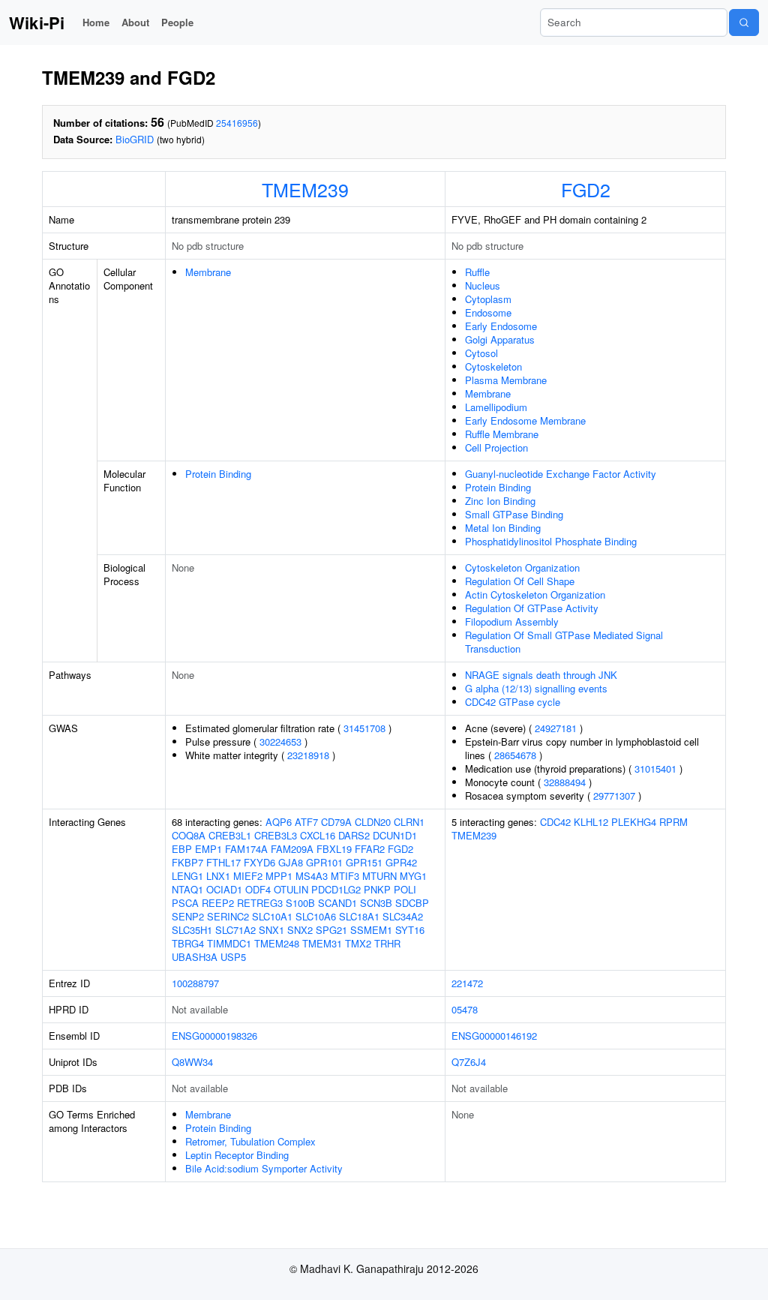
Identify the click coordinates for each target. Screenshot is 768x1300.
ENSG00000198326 (214, 1035)
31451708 (365, 728)
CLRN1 (409, 822)
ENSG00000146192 (494, 1035)
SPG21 (331, 930)
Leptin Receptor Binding (237, 1155)
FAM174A (246, 849)
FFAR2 (370, 849)
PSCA (185, 903)
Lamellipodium (496, 407)
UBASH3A (195, 957)
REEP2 (218, 903)
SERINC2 (228, 916)
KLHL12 (591, 822)
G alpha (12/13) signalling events (536, 688)
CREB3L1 (229, 835)
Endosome (488, 312)
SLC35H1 (192, 930)
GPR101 (324, 862)
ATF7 (306, 822)
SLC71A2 (235, 930)
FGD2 (585, 189)
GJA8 (290, 862)
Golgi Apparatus (500, 339)
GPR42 (401, 862)
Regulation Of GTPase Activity (531, 608)
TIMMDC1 (229, 943)
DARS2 (354, 835)
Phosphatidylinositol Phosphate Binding (551, 541)
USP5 (233, 957)
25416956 (237, 122)
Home (96, 22)
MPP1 (279, 876)
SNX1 (271, 930)
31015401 (655, 768)
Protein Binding (218, 474)
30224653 (281, 741)
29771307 (614, 795)
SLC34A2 (402, 916)
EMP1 (208, 849)
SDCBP (412, 903)
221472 (467, 983)
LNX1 (218, 876)
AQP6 (279, 822)
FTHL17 (223, 862)
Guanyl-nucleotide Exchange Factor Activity (560, 474)
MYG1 (413, 876)
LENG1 (187, 876)
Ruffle (477, 272)
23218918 (308, 755)
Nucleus (482, 285)
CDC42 (555, 822)
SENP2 (188, 916)
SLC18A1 (359, 916)
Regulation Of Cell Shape (519, 581)
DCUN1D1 (395, 835)
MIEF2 (247, 876)
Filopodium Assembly (512, 621)
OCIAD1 (224, 889)
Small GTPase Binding (514, 514)
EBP (182, 849)
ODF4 (258, 889)
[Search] (744, 22)
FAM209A (292, 849)
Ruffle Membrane (501, 434)
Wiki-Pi (36, 22)
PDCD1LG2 (336, 889)
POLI (405, 889)
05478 (465, 1009)
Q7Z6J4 (469, 1062)
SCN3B (376, 903)
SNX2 (300, 930)
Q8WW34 (192, 1062)
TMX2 (358, 943)
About (135, 22)
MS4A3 (312, 876)
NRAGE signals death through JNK (541, 675)
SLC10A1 (272, 916)
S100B (300, 903)
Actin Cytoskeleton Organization (535, 594)
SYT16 (409, 930)
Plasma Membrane (506, 380)
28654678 (515, 755)
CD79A (336, 822)
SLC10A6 (316, 916)
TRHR (387, 943)
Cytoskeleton (493, 366)
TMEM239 (305, 189)
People (177, 22)
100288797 (195, 983)
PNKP (377, 889)
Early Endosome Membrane (525, 420)
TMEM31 (322, 943)
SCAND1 (337, 903)
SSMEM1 (371, 930)
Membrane (208, 272)
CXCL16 (317, 835)
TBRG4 (188, 943)
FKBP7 (187, 862)
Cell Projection (496, 447)
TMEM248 (276, 943)
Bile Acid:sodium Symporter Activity (264, 1168)
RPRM (673, 822)
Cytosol (481, 353)
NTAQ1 (187, 889)
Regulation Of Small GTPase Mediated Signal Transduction (564, 642)
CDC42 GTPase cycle (512, 702)
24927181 (556, 728)
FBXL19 (334, 849)
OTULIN (291, 889)
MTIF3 (345, 876)
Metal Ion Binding (503, 528)
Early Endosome (501, 326)
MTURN (379, 876)
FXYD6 (259, 862)
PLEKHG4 (633, 822)
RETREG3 (260, 903)
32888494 (565, 782)
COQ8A (189, 835)
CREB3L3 (275, 835)
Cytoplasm (488, 299)
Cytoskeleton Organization (522, 567)
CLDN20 (373, 822)
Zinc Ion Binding (500, 501)
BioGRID (135, 139)
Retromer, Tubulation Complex (250, 1141)
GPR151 (364, 862)
